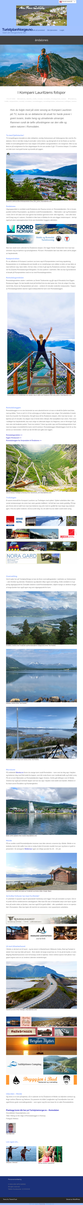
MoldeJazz (28, 849)
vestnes (63, 99)
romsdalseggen (37, 101)
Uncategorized (55, 99)
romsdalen (46, 99)
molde (35, 99)
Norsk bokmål (67, 1)
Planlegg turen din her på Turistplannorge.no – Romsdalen (32, 1110)
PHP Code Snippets (34, 1204)
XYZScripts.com (50, 1204)
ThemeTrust (13, 1199)
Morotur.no (19, 772)
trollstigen (68, 101)
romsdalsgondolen (49, 101)
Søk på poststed (38, 30)
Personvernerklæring (14, 1179)
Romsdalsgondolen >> (14, 435)
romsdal (40, 99)
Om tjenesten (52, 30)
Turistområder (24, 30)
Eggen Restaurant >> (13, 438)
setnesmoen (60, 101)
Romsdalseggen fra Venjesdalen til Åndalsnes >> (24, 440)
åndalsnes (22, 99)
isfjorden (29, 99)
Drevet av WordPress (73, 1199)
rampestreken (13, 101)
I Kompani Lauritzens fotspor (41, 92)
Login (62, 30)
